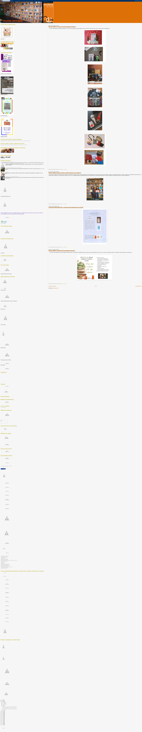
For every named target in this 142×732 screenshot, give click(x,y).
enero (3, 710)
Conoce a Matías (3, 407)
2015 (2, 718)
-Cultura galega (3, 561)
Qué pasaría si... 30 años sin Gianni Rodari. (11, 176)
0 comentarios (65, 169)
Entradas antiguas (138, 286)
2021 (2, 713)
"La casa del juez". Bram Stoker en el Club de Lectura (13, 167)
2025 (2, 700)
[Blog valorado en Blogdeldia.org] (4, 221)
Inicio (96, 286)
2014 (2, 719)
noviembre (3, 702)
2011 (2, 722)
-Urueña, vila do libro (4, 568)
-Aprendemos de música (4, 556)
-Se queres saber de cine (4, 567)
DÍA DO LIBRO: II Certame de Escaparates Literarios (62, 250)
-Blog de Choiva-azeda (4, 559)
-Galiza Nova (3, 563)
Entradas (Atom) (55, 288)
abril (3, 705)
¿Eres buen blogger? (3, 223)
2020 (2, 714)
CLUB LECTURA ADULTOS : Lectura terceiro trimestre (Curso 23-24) (66, 207)
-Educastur (2, 562)
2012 (2, 721)
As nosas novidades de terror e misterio (7, 161)
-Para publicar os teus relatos (5, 565)
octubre (3, 703)
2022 (2, 712)
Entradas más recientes (52, 286)
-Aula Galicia (3, 558)
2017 (2, 716)
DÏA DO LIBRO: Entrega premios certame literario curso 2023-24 (65, 172)
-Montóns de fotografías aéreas (5, 564)
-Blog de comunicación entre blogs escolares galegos (9, 560)
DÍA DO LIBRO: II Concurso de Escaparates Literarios (62, 26)
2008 (2, 724)
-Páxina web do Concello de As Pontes (6, 566)
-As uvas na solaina (4, 557)
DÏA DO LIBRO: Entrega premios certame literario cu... (9, 707)
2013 (2, 720)
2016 (2, 717)
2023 (2, 711)
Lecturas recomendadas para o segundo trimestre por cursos (14, 163)
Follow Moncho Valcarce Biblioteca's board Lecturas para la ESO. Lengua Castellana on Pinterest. (15, 140)
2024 (2, 701)
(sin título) (6, 172)
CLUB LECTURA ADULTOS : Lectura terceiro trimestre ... (10, 708)
